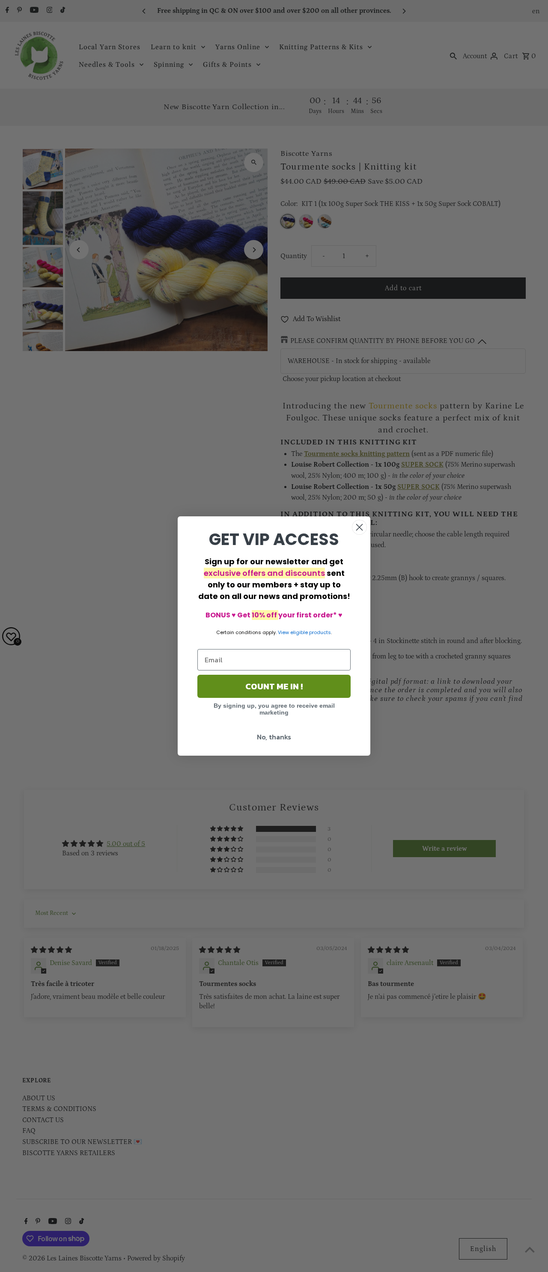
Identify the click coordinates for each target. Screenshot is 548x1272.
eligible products (310, 632)
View (283, 632)
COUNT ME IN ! (274, 686)
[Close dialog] (359, 527)
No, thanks (274, 737)
